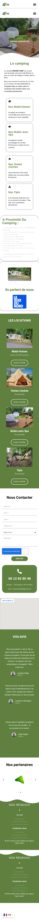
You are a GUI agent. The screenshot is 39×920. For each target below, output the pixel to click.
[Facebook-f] (19, 810)
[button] (34, 4)
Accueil (19, 815)
